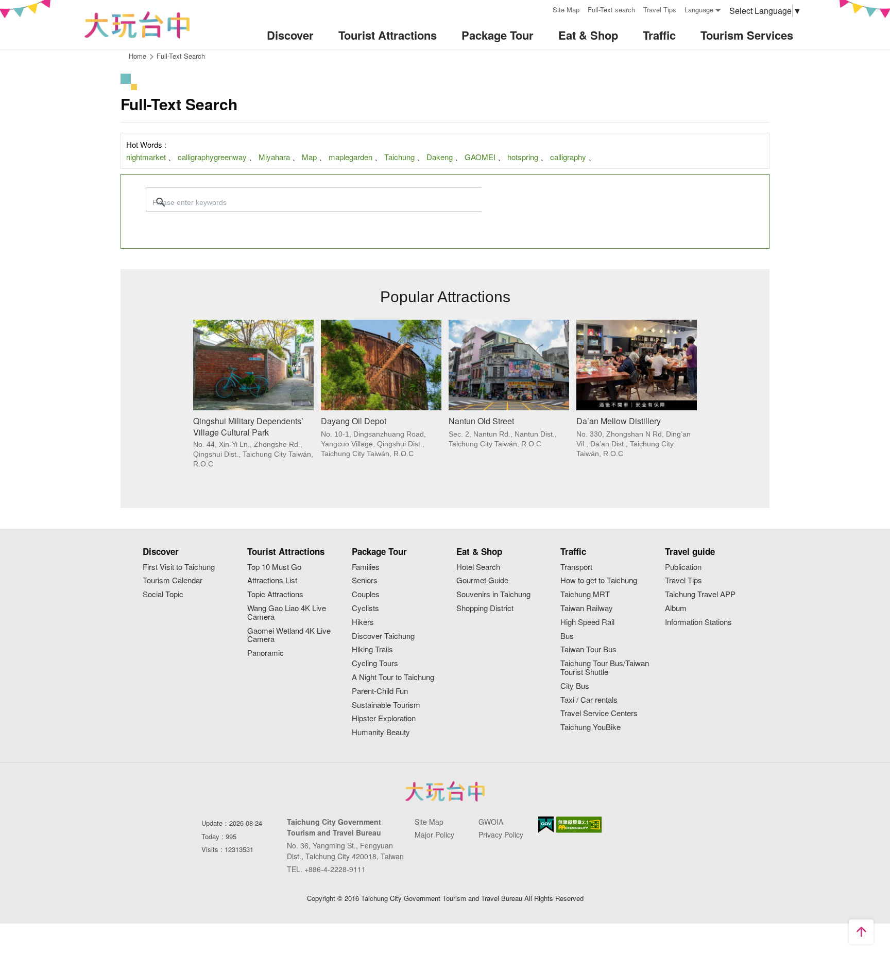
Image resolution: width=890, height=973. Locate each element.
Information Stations (698, 622)
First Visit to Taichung (179, 567)
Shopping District (485, 608)
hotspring (522, 156)
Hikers (363, 622)
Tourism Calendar (172, 580)
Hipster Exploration (384, 718)
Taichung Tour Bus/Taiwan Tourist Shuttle (604, 667)
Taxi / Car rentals (589, 700)
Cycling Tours (375, 663)
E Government (546, 824)
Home (137, 56)
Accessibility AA (579, 824)
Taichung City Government (445, 791)
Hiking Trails (372, 649)
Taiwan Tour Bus (588, 649)
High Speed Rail (587, 622)
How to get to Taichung (598, 580)
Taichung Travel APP (700, 594)
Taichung (399, 156)
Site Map (566, 9)
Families (366, 567)
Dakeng (439, 156)
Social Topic (163, 594)
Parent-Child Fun (380, 691)
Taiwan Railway (586, 608)
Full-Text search (611, 9)
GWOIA (490, 821)
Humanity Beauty (381, 732)
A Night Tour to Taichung (393, 677)
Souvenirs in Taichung (493, 594)
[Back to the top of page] (861, 931)
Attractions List (272, 580)
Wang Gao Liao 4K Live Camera (286, 612)
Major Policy (434, 834)
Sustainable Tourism (386, 705)
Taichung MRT (585, 594)
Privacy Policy (500, 834)
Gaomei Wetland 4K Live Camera (289, 635)
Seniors (365, 580)
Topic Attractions (275, 594)
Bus (567, 636)
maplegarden (350, 156)
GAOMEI (480, 156)
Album (676, 608)
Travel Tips (659, 9)
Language (698, 9)
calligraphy (568, 156)
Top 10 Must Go (274, 567)
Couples (366, 594)
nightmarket (146, 156)
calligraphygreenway (212, 156)
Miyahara (274, 156)
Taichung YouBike (590, 727)
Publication (683, 567)
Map (309, 156)
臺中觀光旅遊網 (137, 25)
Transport (576, 567)
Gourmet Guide (482, 580)
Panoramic (265, 653)
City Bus (574, 686)
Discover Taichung (383, 636)
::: (541, 8)
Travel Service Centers (599, 713)
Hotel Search (478, 567)
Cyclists (365, 608)
